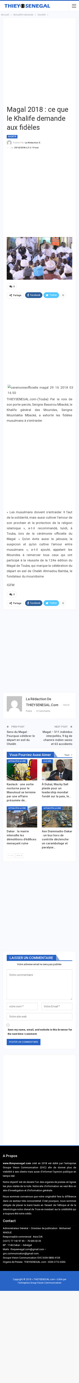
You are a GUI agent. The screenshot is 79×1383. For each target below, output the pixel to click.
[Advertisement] (39, 61)
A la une (47, 761)
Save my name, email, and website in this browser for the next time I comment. (40, 1031)
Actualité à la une (17, 761)
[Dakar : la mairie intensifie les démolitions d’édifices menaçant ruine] (22, 817)
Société (12, 137)
